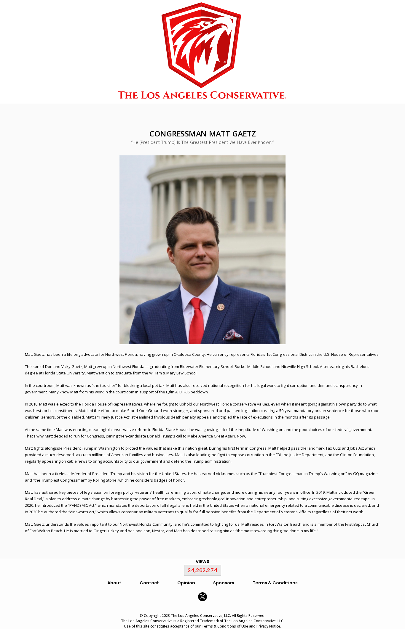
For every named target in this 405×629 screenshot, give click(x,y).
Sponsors (223, 583)
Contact (149, 583)
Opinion (186, 583)
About (114, 583)
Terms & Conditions (275, 583)
